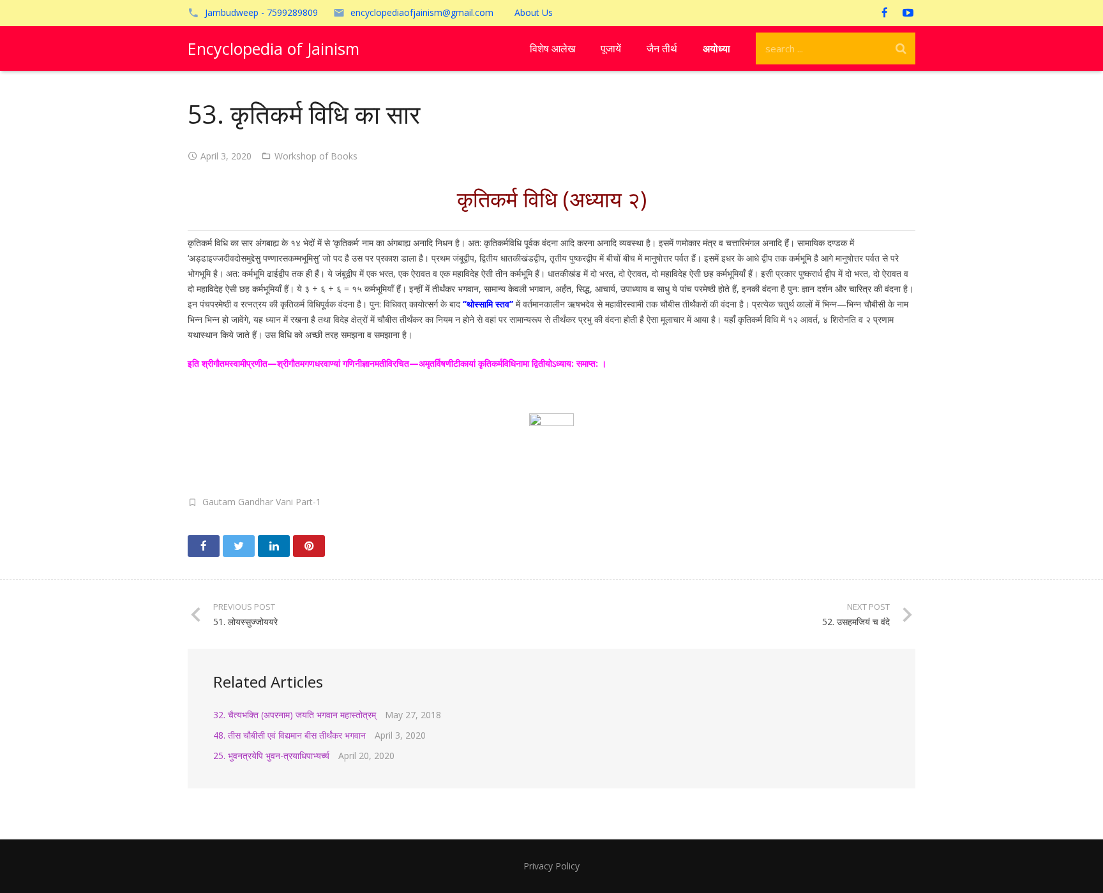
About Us (533, 12)
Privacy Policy (551, 866)
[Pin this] (309, 546)
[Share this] (204, 546)
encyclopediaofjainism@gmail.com (421, 12)
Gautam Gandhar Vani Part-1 (261, 502)
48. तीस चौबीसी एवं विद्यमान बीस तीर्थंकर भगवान (289, 735)
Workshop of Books (315, 156)
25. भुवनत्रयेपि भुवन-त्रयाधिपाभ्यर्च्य (271, 755)
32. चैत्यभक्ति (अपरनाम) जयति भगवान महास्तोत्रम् (294, 715)
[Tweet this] (239, 546)
